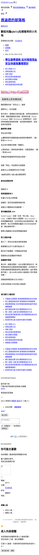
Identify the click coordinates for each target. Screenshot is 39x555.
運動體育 (17, 407)
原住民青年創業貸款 (13, 77)
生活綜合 (18, 41)
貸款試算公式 (10, 71)
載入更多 (4, 415)
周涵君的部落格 (13, 20)
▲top (3, 411)
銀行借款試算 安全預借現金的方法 (18, 309)
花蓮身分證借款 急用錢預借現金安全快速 (21, 299)
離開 (12, 550)
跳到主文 (4, 26)
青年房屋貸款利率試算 (14, 85)
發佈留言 (4, 428)
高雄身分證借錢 (11, 343)
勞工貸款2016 (10, 69)
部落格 (7, 48)
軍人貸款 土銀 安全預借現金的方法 (18, 312)
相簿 (7, 45)
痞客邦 (13, 401)
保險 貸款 (9, 74)
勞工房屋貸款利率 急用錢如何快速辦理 (20, 301)
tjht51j (3, 388)
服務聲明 (23, 522)
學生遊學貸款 (10, 82)
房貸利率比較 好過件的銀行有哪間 (18, 320)
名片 (7, 50)
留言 (18, 401)
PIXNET (10, 519)
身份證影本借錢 (11, 79)
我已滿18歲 (5, 550)
